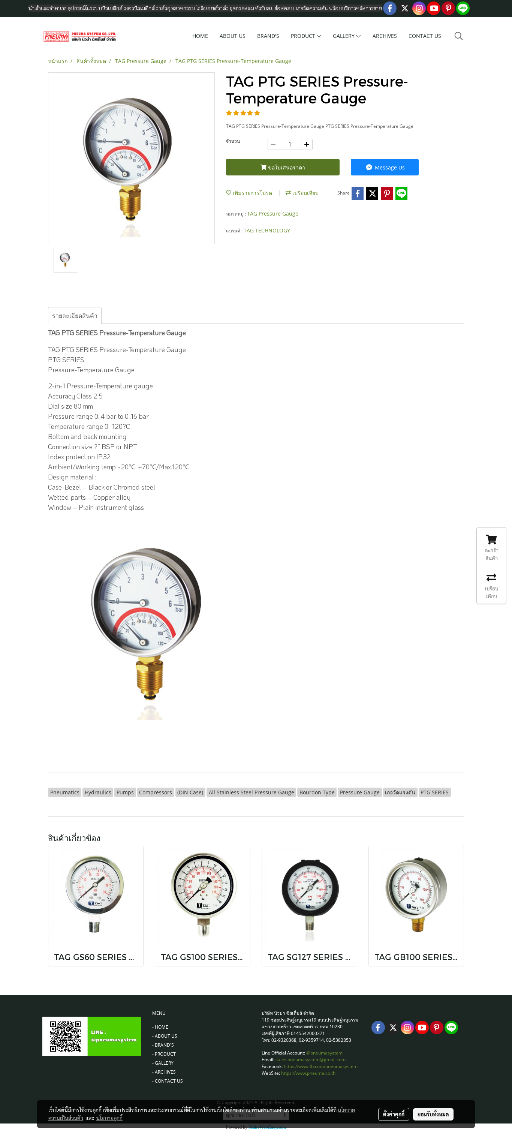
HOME (200, 35)
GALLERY (344, 35)
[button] (459, 36)
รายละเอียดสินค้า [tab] (74, 316)
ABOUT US (233, 35)
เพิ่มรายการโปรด (251, 192)
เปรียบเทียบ (305, 192)
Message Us (389, 167)
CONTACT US (425, 35)
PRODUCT (304, 35)
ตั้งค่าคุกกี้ (393, 1114)
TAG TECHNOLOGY (267, 230)
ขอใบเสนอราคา (285, 167)
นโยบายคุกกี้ (109, 1118)
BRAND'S (268, 35)
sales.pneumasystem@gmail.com (310, 1059)
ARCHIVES (385, 35)
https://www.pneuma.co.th (308, 1073)
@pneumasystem (324, 1053)
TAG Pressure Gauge (272, 213)
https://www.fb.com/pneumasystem (321, 1066)
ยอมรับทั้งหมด (433, 1114)
